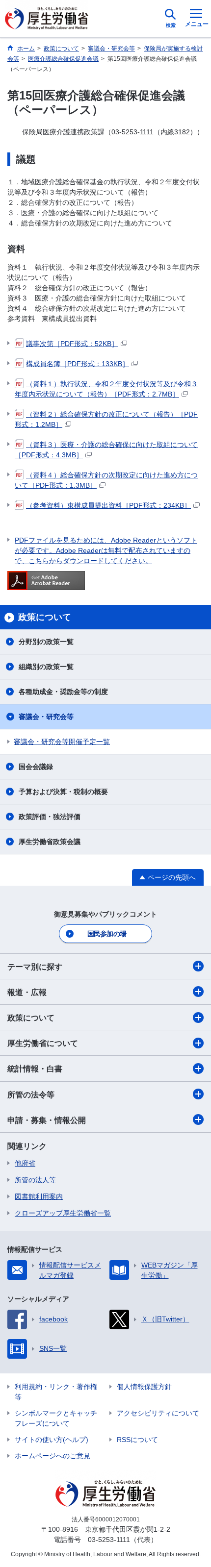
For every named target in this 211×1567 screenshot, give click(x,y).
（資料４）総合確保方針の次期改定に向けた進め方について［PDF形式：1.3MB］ (106, 480)
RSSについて (137, 1439)
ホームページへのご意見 (52, 1456)
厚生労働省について (42, 1043)
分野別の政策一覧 (46, 642)
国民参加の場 (107, 934)
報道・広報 (27, 992)
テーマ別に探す (34, 967)
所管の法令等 (30, 1095)
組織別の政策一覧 (46, 667)
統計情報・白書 (34, 1069)
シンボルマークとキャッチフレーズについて (56, 1418)
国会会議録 (36, 767)
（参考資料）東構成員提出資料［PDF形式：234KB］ (108, 505)
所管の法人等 (35, 1180)
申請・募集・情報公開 (46, 1120)
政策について (30, 1018)
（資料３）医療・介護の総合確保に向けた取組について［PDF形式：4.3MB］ (106, 450)
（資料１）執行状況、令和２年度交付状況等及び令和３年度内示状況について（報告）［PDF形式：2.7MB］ (106, 389)
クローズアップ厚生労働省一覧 (63, 1213)
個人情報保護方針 (144, 1387)
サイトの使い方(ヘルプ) (51, 1439)
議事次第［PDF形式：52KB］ (72, 344)
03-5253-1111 (109, 1539)
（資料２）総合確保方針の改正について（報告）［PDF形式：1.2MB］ (106, 419)
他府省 (25, 1163)
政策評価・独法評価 (49, 817)
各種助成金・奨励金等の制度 (63, 692)
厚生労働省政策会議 (49, 842)
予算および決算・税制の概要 (63, 792)
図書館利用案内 (39, 1196)
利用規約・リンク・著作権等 (56, 1392)
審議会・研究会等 (46, 717)
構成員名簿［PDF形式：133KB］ (77, 364)
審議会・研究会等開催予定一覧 (62, 742)
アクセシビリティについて (158, 1413)
